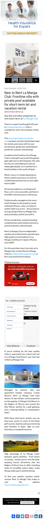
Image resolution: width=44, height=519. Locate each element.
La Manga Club (30, 118)
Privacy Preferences (27, 502)
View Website (13, 346)
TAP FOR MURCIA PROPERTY (22, 33)
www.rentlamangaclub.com (16, 485)
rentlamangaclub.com (16, 127)
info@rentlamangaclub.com (24, 254)
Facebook (31, 346)
